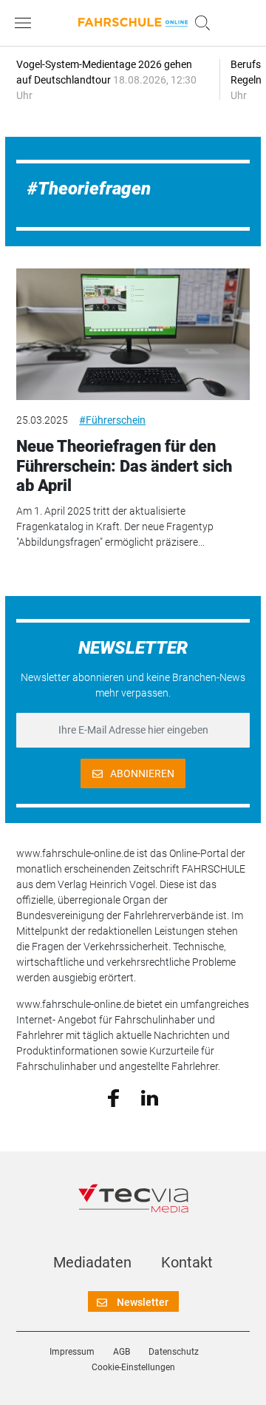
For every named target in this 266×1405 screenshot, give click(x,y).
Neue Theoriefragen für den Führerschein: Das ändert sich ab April (124, 466)
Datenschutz (174, 1352)
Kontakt (187, 1262)
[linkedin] (149, 1097)
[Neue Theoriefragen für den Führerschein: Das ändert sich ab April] (133, 334)
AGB (121, 1352)
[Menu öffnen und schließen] (26, 23)
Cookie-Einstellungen (133, 1367)
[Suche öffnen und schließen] (199, 22)
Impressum (72, 1352)
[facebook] (113, 1097)
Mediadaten (92, 1262)
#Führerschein (112, 420)
